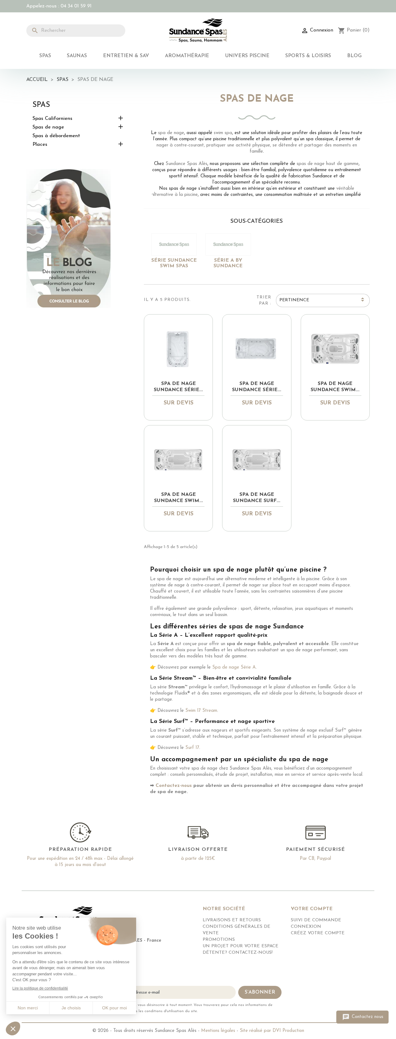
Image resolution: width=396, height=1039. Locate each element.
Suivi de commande (316, 920)
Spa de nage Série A (234, 667)
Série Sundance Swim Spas (174, 263)
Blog (354, 55)
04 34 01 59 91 (76, 6)
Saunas (77, 55)
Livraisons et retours (232, 920)
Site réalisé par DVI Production (272, 1030)
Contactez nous (362, 1017)
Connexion (306, 926)
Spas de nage (48, 127)
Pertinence (322, 300)
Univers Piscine (247, 55)
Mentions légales (218, 1030)
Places (39, 144)
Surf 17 (192, 747)
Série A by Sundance (228, 263)
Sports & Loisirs (308, 55)
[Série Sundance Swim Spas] (174, 244)
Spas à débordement (56, 135)
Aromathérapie (187, 55)
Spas (45, 55)
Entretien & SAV (126, 55)
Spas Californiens (52, 118)
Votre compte (312, 908)
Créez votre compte (318, 933)
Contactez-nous (174, 785)
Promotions (219, 939)
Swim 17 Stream (201, 710)
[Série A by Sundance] (228, 244)
